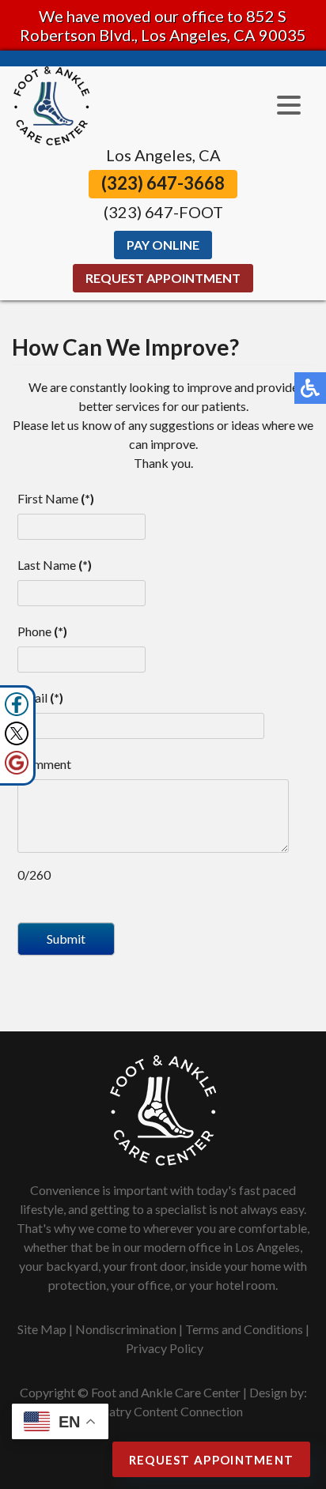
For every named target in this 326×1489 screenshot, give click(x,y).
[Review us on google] (16, 762)
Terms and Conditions (244, 1328)
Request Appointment (163, 277)
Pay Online (163, 244)
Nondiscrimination (125, 1328)
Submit (66, 938)
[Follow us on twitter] (16, 733)
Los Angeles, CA (163, 154)
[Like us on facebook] (16, 704)
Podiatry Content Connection (163, 1411)
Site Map (41, 1328)
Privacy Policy (164, 1347)
